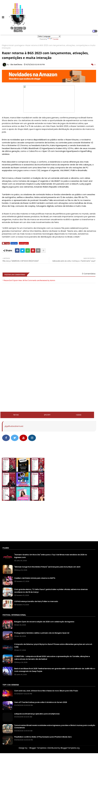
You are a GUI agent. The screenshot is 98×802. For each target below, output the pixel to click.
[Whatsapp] (27, 250)
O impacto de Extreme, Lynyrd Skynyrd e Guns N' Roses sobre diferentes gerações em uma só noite (53, 645)
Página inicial (7, 45)
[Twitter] (22, 250)
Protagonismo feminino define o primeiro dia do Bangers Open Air (41, 633)
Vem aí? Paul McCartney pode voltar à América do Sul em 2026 (40, 702)
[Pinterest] (33, 250)
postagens (19, 45)
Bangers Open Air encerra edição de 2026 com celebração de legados (44, 621)
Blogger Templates (37, 748)
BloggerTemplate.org (70, 748)
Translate (55, 39)
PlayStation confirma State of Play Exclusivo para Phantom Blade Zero (43, 737)
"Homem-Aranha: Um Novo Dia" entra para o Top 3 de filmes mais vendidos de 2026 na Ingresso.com (50, 556)
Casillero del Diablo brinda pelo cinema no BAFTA (34, 578)
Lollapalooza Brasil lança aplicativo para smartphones (37, 714)
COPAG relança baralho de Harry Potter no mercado (36, 601)
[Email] (38, 250)
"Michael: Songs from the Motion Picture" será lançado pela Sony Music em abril (47, 567)
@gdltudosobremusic (13, 426)
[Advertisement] (49, 358)
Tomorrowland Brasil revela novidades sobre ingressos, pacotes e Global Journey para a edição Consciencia (54, 726)
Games (14, 243)
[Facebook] (17, 250)
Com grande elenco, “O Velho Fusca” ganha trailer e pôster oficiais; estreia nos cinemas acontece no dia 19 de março (51, 590)
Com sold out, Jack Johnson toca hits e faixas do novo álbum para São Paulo (46, 691)
